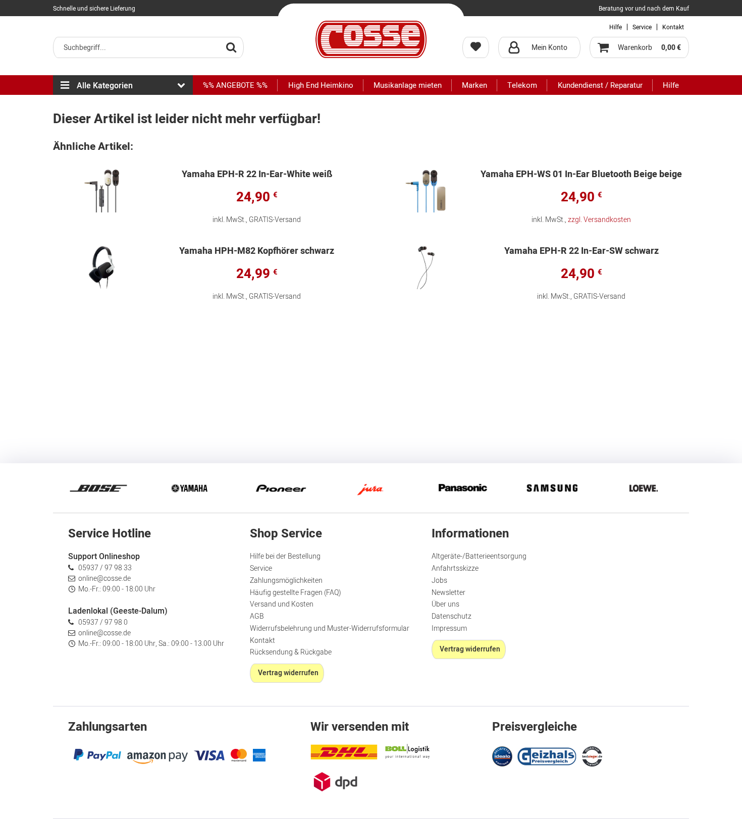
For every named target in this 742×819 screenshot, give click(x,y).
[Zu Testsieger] (592, 756)
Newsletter (448, 592)
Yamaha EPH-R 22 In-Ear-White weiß (257, 175)
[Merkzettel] (475, 47)
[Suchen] (231, 47)
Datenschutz (451, 616)
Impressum (449, 628)
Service (642, 27)
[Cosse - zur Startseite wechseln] (371, 39)
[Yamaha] (189, 488)
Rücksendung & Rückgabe (291, 652)
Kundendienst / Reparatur (600, 85)
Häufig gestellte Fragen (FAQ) (295, 592)
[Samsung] (552, 488)
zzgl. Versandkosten (599, 219)
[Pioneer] (280, 488)
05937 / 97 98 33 (105, 568)
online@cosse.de (104, 578)
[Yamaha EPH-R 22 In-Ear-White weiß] (102, 191)
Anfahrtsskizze (455, 568)
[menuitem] (148, 47)
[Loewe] (643, 488)
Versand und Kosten (281, 604)
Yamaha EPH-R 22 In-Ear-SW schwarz (581, 252)
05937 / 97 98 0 (103, 622)
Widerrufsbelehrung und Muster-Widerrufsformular (329, 628)
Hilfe (615, 27)
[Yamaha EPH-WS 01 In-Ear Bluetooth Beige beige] (426, 191)
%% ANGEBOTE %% (235, 85)
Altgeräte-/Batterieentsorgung (479, 556)
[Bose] (98, 488)
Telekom (522, 85)
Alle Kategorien (105, 86)
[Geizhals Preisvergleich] (547, 755)
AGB (257, 616)
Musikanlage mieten (408, 85)
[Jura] (371, 488)
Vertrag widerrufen (288, 673)
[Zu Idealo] (503, 755)
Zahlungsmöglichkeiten (286, 580)
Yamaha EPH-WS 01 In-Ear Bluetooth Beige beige (581, 175)
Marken (474, 85)
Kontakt (673, 27)
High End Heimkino (320, 85)
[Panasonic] (462, 488)
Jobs (439, 580)
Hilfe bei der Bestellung (285, 556)
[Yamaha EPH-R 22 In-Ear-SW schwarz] (426, 267)
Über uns (445, 604)
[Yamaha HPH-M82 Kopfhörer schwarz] (102, 267)
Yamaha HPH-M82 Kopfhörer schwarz (256, 252)
